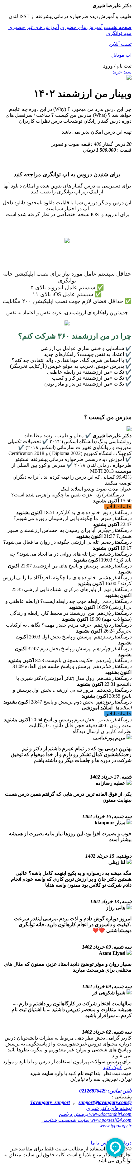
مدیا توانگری (119, 33)
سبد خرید (122, 71)
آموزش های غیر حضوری (33, 27)
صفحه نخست (118, 27)
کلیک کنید (112, 1067)
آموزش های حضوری (81, 27)
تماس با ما (101, 1142)
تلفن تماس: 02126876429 (105, 1090)
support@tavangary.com (103, 1102)
